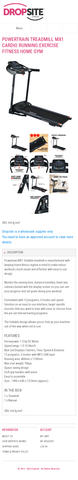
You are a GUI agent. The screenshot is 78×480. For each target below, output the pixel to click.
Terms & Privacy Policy (15, 451)
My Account (47, 441)
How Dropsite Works (14, 441)
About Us (7, 436)
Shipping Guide (10, 446)
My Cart (44, 436)
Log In (43, 446)
